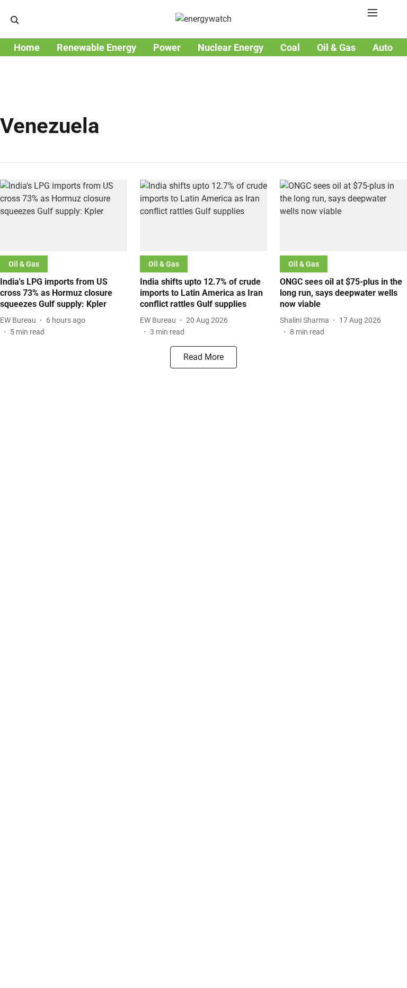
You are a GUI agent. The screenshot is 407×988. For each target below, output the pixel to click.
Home (27, 47)
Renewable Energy (96, 47)
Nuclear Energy (230, 47)
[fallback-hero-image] (63, 215)
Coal (290, 47)
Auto (383, 47)
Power (167, 47)
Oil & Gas (336, 47)
